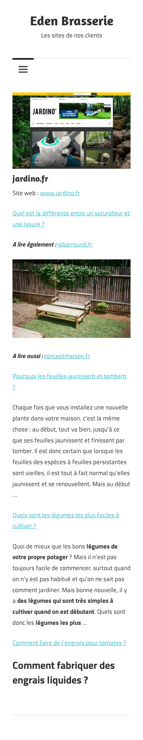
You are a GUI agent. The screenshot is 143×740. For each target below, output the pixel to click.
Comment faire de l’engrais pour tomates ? (69, 643)
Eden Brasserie (71, 20)
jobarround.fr (75, 244)
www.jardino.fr (60, 193)
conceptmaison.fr (67, 356)
